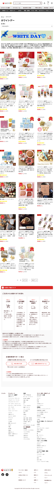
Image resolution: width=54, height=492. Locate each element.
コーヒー (39, 398)
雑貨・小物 (39, 452)
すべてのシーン (16, 7)
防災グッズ (12, 10)
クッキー (3, 393)
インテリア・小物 (40, 454)
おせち (24, 423)
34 (33, 280)
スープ (24, 416)
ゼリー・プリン (11, 409)
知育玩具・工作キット (41, 445)
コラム (46, 472)
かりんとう (10, 417)
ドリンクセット (40, 405)
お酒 (38, 401)
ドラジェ (10, 412)
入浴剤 (38, 419)
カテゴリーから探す (5, 7)
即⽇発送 (46, 7)
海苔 (24, 412)
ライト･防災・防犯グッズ (43, 393)
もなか (9, 425)
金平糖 (9, 428)
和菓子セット (11, 432)
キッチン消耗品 (40, 414)
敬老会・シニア (5, 11)
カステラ (10, 419)
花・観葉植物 (26, 427)
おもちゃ (39, 444)
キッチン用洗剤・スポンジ (42, 412)
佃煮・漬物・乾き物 (27, 419)
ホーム (2, 16)
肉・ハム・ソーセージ (28, 396)
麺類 (24, 402)
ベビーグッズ (39, 442)
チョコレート (11, 393)
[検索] (40, 3)
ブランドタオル (26, 439)
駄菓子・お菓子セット (13, 433)
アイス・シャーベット (12, 410)
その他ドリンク (40, 403)
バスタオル (25, 433)
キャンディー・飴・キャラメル (14, 405)
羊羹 (9, 426)
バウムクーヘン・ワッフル (13, 400)
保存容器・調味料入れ (41, 438)
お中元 (19, 10)
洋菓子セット (11, 414)
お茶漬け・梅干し (27, 421)
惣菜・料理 (25, 400)
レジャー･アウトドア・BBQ (42, 461)
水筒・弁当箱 (39, 430)
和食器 (38, 424)
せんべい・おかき (12, 416)
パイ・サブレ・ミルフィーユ (14, 403)
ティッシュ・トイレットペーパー (44, 408)
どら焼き (10, 421)
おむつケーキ (39, 447)
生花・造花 (39, 459)
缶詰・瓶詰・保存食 (27, 418)
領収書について (22, 480)
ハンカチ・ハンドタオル (28, 430)
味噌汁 (24, 414)
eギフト (51, 7)
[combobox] (27, 3)
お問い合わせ (47, 470)
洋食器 (38, 422)
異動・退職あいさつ (27, 11)
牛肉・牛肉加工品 (27, 395)
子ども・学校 (34, 10)
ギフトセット (39, 449)
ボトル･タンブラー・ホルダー (43, 428)
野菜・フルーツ (26, 407)
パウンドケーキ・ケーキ (13, 401)
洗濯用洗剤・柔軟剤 (41, 410)
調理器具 (39, 431)
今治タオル (25, 437)
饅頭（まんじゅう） (12, 423)
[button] (1, 10)
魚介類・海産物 (26, 398)
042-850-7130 (18, 363)
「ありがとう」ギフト (41, 11)
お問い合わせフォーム (41, 363)
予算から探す (38, 7)
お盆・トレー (39, 437)
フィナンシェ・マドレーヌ (13, 398)
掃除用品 (39, 415)
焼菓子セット (11, 396)
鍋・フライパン (40, 435)
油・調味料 (25, 411)
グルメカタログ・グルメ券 (28, 425)
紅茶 (38, 400)
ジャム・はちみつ (27, 405)
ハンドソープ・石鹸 (41, 417)
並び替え (3, 23)
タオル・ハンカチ (49, 11)
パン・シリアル (26, 409)
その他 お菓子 (11, 435)
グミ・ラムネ (11, 407)
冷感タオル (25, 435)
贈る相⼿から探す (27, 7)
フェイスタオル (26, 431)
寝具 (38, 458)
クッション (39, 456)
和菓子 (9, 430)
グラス (38, 426)
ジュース (38, 396)
